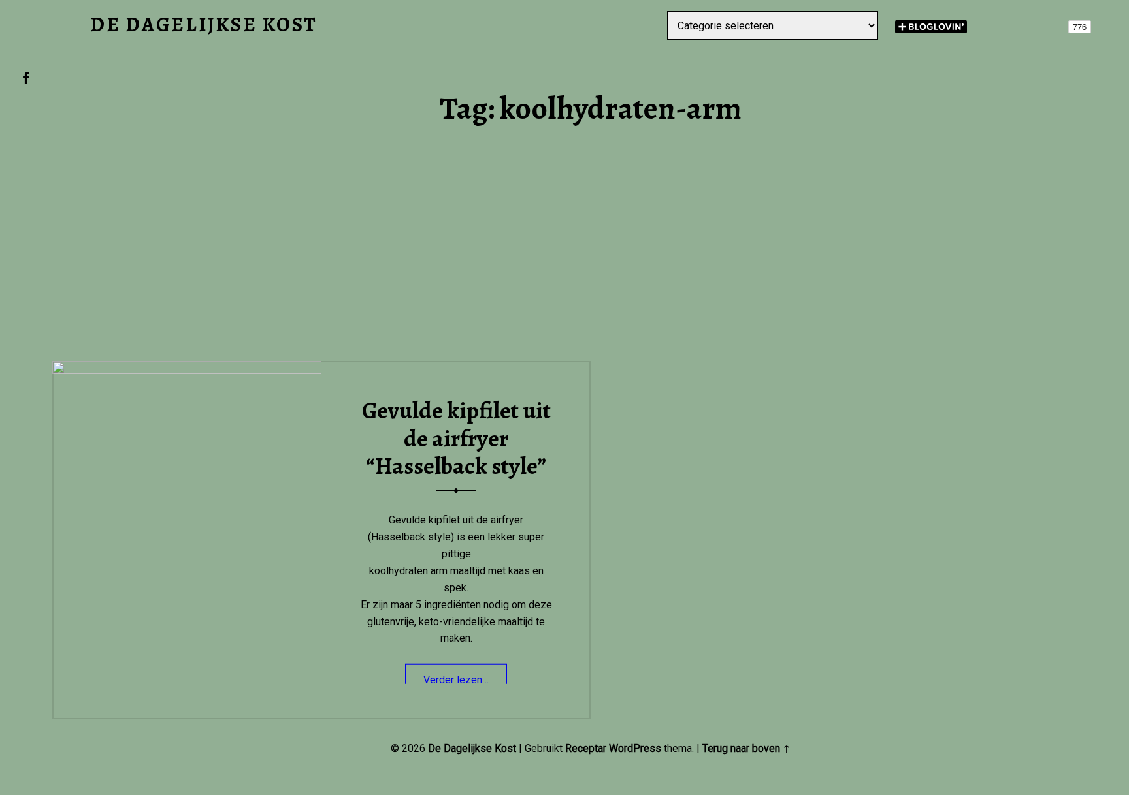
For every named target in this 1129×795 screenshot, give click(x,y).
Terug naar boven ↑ (746, 748)
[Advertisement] (591, 265)
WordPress (635, 748)
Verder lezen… (465, 675)
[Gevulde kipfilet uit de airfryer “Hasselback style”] (186, 369)
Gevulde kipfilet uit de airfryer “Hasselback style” (456, 438)
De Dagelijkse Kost (472, 748)
